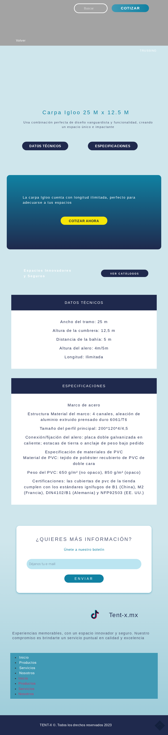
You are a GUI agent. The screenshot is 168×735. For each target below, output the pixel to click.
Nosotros (27, 673)
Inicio (24, 657)
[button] (33, 42)
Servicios (27, 668)
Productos (28, 663)
